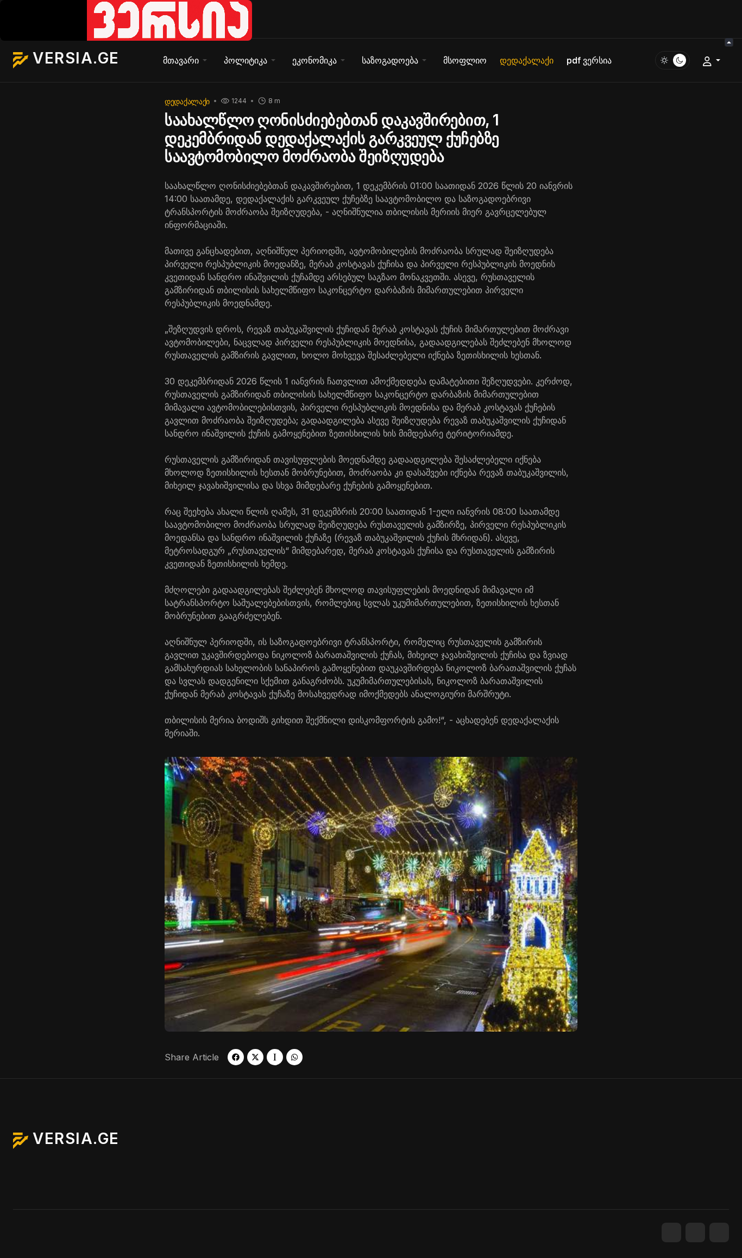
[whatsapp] (294, 1057)
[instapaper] (275, 1057)
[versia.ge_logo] (126, 19)
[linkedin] (719, 1232)
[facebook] (236, 1057)
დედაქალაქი (187, 101)
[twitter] (255, 1057)
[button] (186, 60)
